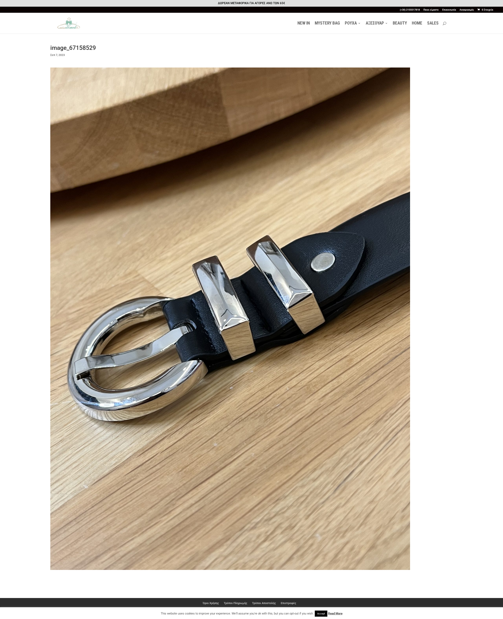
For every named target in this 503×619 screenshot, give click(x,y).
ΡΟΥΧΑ (351, 24)
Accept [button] (321, 613)
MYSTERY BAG (327, 24)
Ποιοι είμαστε (431, 10)
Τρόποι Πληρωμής (235, 603)
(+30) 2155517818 (410, 10)
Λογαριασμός (467, 10)
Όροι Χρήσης (211, 603)
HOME (417, 24)
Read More (335, 613)
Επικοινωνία (449, 10)
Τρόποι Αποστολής (264, 603)
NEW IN (303, 24)
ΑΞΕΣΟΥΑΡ (375, 24)
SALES (433, 24)
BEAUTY (400, 24)
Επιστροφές (288, 603)
